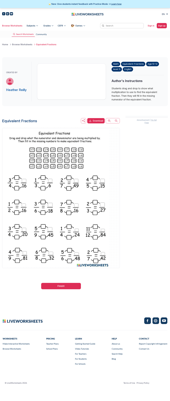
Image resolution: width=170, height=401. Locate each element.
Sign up (161, 25)
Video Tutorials (82, 348)
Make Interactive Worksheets (16, 343)
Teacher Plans (52, 343)
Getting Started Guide (85, 343)
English (127, 69)
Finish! (61, 286)
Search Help (117, 353)
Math (116, 63)
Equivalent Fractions (133, 63)
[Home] (87, 14)
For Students (81, 358)
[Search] (103, 25)
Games (78, 25)
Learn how (116, 4)
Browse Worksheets (12, 25)
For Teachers (80, 353)
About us (116, 343)
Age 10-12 (152, 63)
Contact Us (144, 348)
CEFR (60, 25)
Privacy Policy (143, 383)
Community (117, 348)
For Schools (80, 364)
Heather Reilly (16, 90)
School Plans (52, 348)
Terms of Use (129, 383)
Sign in (151, 25)
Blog (114, 358)
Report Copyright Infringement (153, 343)
